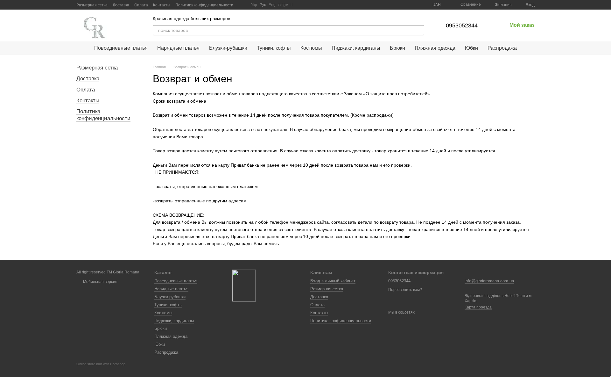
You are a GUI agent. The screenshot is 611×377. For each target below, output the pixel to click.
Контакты (161, 5)
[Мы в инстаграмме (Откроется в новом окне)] (242, 4)
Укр (254, 5)
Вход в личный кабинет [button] (332, 281)
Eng (272, 5)
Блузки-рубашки (228, 48)
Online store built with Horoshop (100, 364)
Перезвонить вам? (405, 289)
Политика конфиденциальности (204, 5)
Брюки (397, 48)
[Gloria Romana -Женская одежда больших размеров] (244, 285)
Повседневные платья (121, 48)
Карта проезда (478, 307)
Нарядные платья (178, 48)
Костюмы (311, 48)
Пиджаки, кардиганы (356, 48)
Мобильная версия (99, 281)
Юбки (471, 48)
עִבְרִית (283, 5)
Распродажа (502, 48)
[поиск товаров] (419, 30)
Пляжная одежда (435, 48)
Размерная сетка (92, 5)
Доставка (121, 5)
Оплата (141, 5)
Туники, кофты (274, 48)
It (291, 5)
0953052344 (462, 25)
